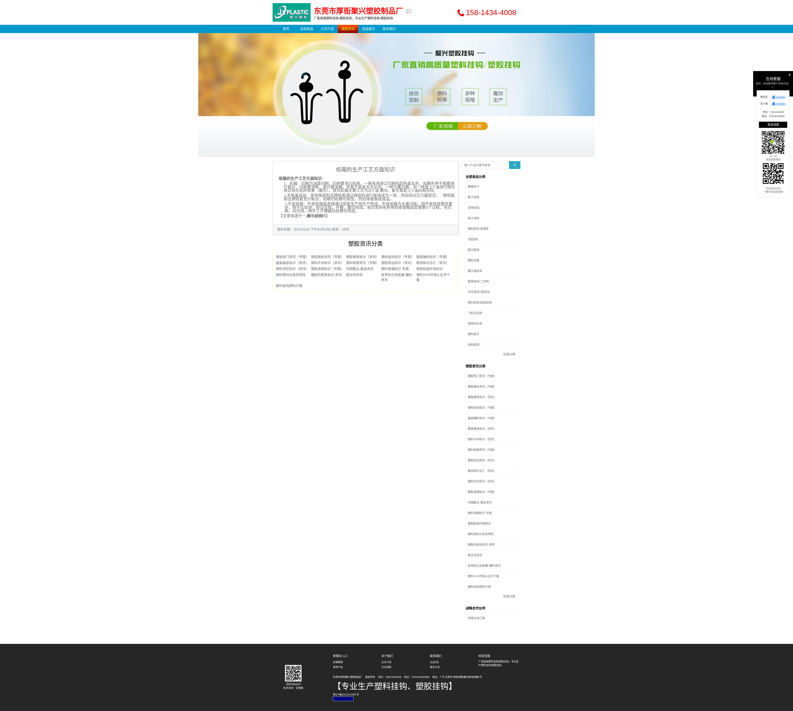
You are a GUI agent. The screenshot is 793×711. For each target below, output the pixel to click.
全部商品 (306, 29)
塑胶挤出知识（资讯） (397, 263)
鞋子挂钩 (473, 197)
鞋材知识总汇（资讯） (432, 263)
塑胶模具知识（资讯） (362, 257)
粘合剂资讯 (354, 275)
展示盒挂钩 (475, 270)
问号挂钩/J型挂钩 (479, 292)
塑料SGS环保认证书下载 (483, 576)
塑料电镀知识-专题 (395, 269)
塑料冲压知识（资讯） (292, 269)
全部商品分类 (476, 176)
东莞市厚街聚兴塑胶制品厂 (358, 11)
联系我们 (389, 29)
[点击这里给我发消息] (778, 97)
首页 (286, 29)
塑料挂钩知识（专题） (397, 257)
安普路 (299, 688)
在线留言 (368, 29)
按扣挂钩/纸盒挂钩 (480, 302)
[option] (396, 95)
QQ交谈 (434, 662)
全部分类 (509, 354)
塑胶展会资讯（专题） (327, 257)
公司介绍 (327, 29)
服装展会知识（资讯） (292, 263)
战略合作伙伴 (476, 608)
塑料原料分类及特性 (291, 275)
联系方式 (435, 667)
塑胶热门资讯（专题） (292, 257)
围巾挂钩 (473, 249)
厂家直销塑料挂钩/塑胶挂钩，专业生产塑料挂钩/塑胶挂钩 (353, 18)
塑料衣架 (473, 260)
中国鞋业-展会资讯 (360, 269)
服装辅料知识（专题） (432, 257)
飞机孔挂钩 (475, 313)
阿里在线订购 (476, 618)
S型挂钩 (473, 239)
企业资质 (386, 667)
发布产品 (338, 667)
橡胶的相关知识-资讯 (326, 275)
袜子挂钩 (473, 218)
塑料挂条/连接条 (478, 228)
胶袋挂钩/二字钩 (478, 281)
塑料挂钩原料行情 (289, 286)
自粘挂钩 (473, 344)
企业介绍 (386, 662)
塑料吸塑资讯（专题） (362, 263)
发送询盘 (773, 124)
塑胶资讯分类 (476, 366)
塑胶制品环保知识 (429, 269)
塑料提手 (473, 334)
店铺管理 (338, 662)
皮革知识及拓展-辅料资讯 (484, 565)
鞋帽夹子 (473, 186)
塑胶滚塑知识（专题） (327, 269)
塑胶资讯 (348, 29)
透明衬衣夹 (475, 323)
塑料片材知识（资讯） (327, 263)
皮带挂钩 (473, 207)
